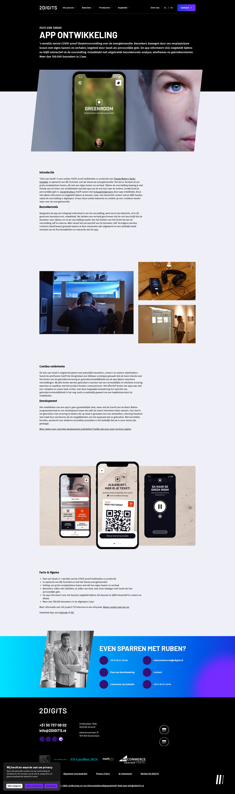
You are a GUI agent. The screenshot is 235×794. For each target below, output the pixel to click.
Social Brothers (67, 192)
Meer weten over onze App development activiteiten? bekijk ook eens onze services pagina (85, 429)
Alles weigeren (14, 786)
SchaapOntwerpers (103, 192)
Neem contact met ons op (116, 607)
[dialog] (31, 776)
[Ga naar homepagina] (48, 8)
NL (165, 8)
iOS (72, 612)
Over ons (155, 7)
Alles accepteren (34, 786)
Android (63, 612)
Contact (185, 7)
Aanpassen (51, 786)
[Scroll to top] (220, 779)
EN (171, 8)
